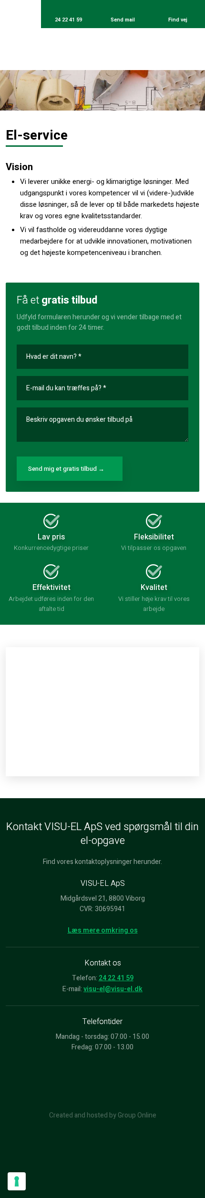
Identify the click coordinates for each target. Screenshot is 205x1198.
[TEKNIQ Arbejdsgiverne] (102, 1081)
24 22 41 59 (116, 978)
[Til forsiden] (102, 49)
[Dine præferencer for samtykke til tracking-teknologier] (17, 1181)
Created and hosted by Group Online (102, 1115)
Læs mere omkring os (103, 930)
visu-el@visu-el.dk (113, 989)
